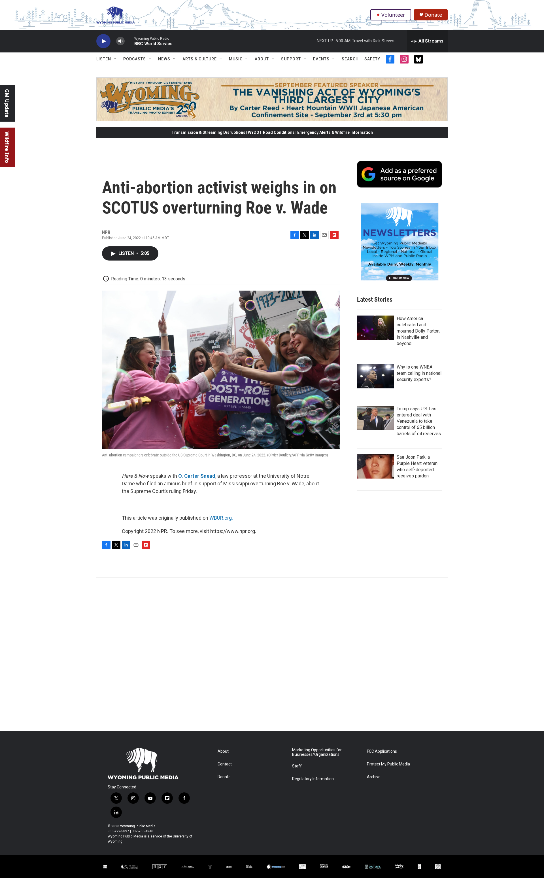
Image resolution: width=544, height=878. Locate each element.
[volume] (120, 41)
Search (350, 59)
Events (321, 59)
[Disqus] (272, 654)
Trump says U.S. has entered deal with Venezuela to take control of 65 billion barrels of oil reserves (419, 421)
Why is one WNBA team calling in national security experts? (419, 373)
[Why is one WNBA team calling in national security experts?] (375, 376)
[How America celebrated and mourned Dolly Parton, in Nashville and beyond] (375, 328)
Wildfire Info (7, 147)
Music (236, 59)
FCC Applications (382, 751)
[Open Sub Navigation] (115, 59)
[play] (103, 41)
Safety (372, 59)
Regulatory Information (313, 779)
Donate (433, 15)
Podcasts (134, 59)
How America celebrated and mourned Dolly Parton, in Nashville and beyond (418, 331)
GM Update (7, 103)
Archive (374, 777)
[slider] (129, 41)
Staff (297, 766)
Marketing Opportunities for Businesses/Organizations (317, 752)
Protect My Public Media (388, 764)
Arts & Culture (199, 59)
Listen (103, 59)
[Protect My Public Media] (249, 866)
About (262, 59)
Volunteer (393, 14)
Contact (225, 764)
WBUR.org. (221, 518)
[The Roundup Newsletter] (399, 241)
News (164, 59)
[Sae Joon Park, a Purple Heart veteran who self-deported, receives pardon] (375, 466)
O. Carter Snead (196, 476)
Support (291, 59)
